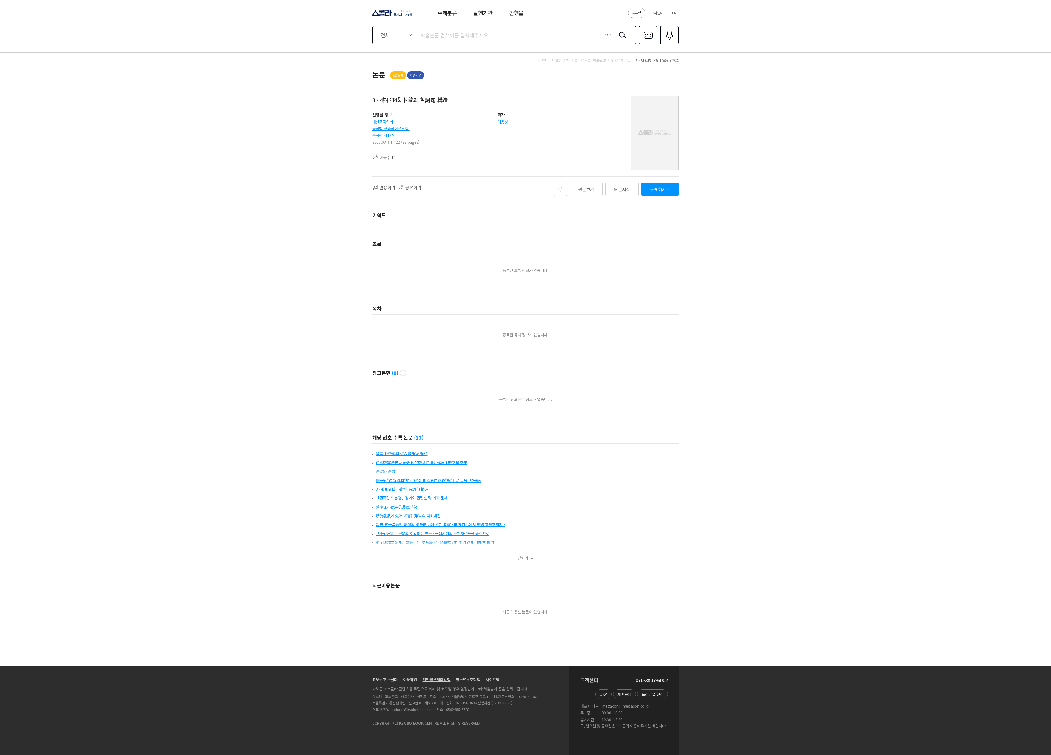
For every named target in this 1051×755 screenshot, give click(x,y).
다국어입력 (648, 43)
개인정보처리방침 (437, 679)
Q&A (603, 694)
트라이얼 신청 (652, 694)
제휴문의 (624, 694)
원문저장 (622, 189)
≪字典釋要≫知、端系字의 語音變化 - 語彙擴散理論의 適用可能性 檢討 (435, 542)
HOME (542, 60)
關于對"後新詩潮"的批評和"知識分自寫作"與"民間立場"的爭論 (428, 480)
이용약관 (410, 679)
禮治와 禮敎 (385, 471)
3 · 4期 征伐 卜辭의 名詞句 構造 (402, 489)
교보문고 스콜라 (385, 679)
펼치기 (523, 558)
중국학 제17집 (383, 135)
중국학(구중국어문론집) (391, 128)
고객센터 (657, 12)
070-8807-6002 (652, 680)
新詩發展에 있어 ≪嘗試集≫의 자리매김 (408, 515)
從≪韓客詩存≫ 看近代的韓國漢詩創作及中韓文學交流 (421, 462)
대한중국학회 (382, 122)
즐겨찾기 (669, 43)
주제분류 (447, 13)
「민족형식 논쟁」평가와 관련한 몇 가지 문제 (411, 498)
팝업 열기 (403, 373)
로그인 (636, 12)
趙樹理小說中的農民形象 (396, 507)
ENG (675, 12)
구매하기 (658, 189)
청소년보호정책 (468, 679)
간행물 (516, 13)
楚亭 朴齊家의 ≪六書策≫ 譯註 (402, 453)
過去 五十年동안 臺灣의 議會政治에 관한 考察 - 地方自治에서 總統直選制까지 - (440, 524)
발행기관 (483, 13)
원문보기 (586, 189)
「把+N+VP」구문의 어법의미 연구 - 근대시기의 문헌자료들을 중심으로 (432, 533)
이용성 (503, 122)
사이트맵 (492, 679)
